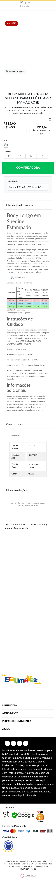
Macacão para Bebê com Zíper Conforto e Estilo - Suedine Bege (28, 569)
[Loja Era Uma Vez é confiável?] (8, 846)
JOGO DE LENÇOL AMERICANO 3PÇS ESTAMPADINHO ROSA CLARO (41, 638)
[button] (4, 5)
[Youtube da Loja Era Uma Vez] (19, 743)
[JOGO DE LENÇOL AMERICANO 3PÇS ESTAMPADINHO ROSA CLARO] (41, 618)
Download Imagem (15, 71)
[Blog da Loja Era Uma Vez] (25, 743)
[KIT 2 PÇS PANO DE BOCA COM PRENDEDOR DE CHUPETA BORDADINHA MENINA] (11, 550)
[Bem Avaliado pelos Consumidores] (40, 816)
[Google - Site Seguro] (22, 815)
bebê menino (33, 758)
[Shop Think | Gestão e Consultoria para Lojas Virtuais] (6, 814)
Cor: (6, 140)
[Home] (28, 4)
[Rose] (6, 145)
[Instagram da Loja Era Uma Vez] (13, 743)
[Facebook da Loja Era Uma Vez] (7, 743)
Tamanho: (8, 151)
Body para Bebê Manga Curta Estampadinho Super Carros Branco (15, 638)
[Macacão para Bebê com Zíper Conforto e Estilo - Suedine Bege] (28, 548)
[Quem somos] (21, 679)
